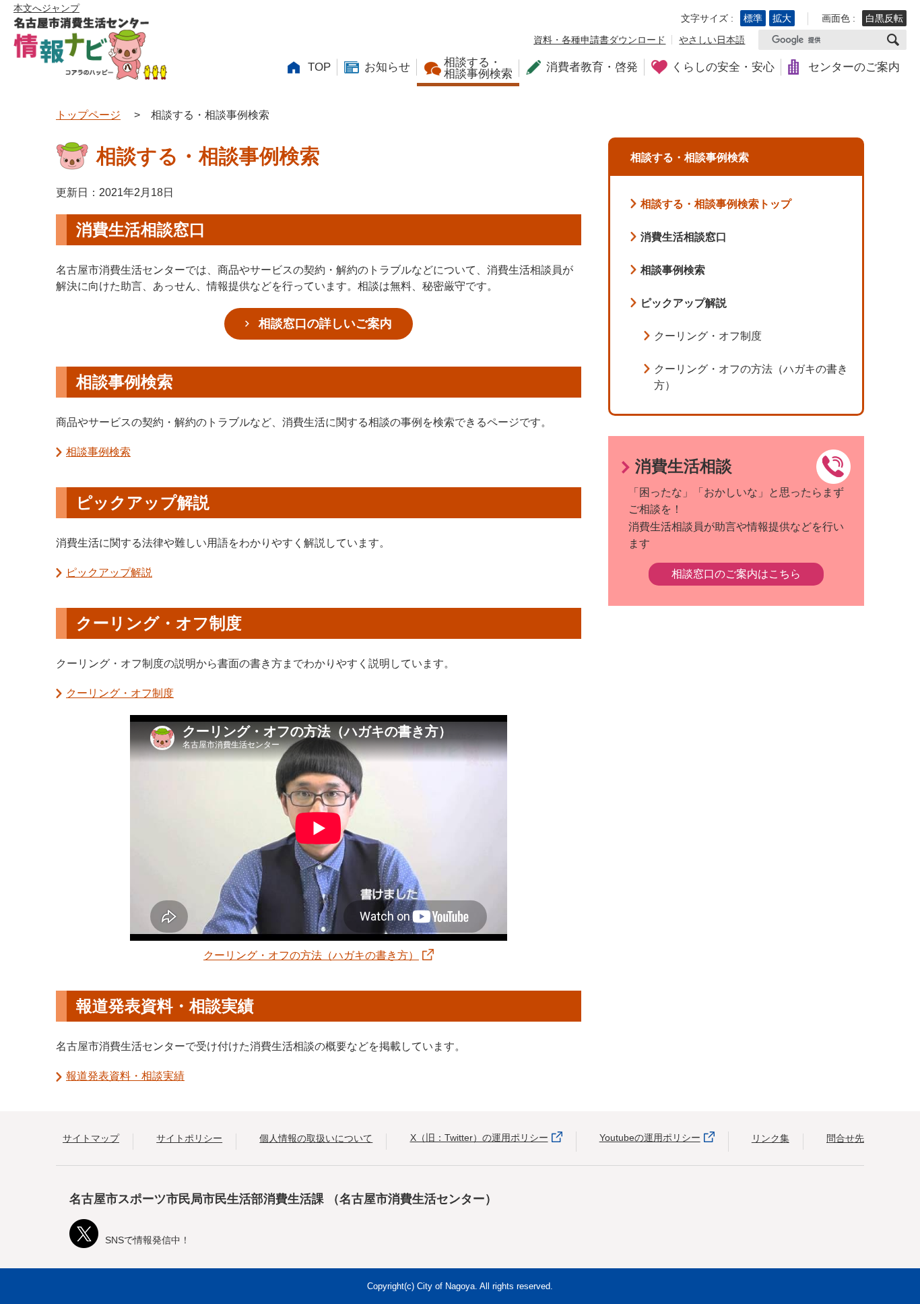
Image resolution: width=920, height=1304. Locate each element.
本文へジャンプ (46, 8)
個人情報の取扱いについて (315, 1138)
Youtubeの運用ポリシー (649, 1137)
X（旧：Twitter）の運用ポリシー (479, 1137)
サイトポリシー (189, 1138)
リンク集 (770, 1138)
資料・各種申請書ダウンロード (599, 39)
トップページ (88, 115)
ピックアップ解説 (109, 572)
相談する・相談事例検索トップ (715, 204)
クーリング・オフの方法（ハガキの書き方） (311, 955)
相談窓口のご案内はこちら (736, 574)
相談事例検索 (98, 452)
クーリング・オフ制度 (120, 693)
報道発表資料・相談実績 (125, 1076)
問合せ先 (845, 1138)
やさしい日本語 (712, 39)
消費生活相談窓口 (683, 237)
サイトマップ (91, 1138)
